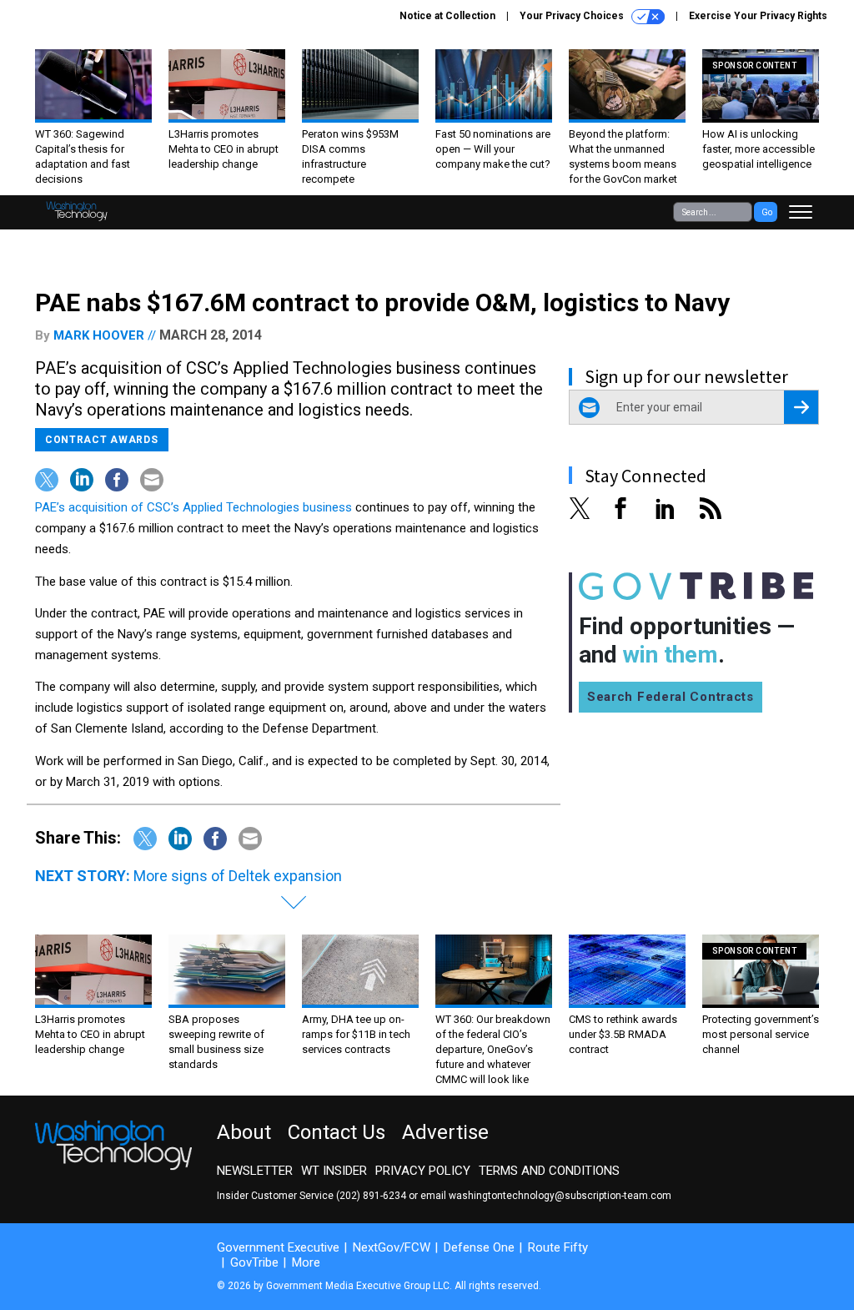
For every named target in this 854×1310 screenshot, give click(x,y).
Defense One (479, 1247)
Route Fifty (558, 1247)
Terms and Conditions (549, 1170)
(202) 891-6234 (371, 1196)
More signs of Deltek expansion (237, 875)
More (306, 1262)
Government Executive (278, 1247)
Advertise (445, 1132)
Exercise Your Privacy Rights (758, 16)
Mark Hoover (98, 335)
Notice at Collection (447, 16)
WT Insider (334, 1170)
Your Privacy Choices (573, 16)
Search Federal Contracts (670, 696)
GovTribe (254, 1262)
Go (766, 212)
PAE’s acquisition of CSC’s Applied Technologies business (193, 507)
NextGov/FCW (391, 1247)
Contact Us (336, 1132)
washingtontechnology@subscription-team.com (560, 1196)
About (244, 1132)
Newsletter (255, 1170)
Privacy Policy (422, 1170)
